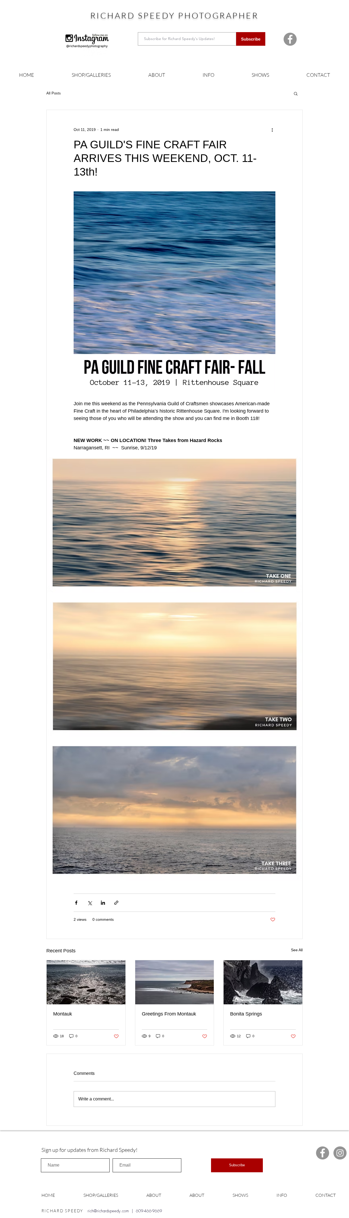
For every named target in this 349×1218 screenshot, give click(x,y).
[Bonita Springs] (263, 982)
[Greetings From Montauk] (174, 982)
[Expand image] (174, 522)
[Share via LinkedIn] (103, 902)
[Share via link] (116, 902)
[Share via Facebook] (76, 902)
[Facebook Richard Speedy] (290, 39)
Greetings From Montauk (169, 1014)
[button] (91, 75)
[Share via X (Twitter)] (89, 902)
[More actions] (272, 129)
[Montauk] (86, 982)
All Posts (53, 93)
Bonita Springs (246, 1014)
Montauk (62, 1014)
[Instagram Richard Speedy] (340, 1152)
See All (297, 950)
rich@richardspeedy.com (108, 1211)
